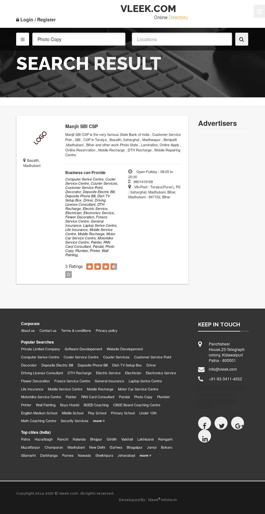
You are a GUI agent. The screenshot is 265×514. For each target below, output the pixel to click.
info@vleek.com (223, 369)
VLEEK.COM (148, 8)
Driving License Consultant (42, 372)
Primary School (123, 412)
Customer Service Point (152, 357)
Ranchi (62, 439)
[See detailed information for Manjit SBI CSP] (39, 138)
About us (28, 330)
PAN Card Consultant (97, 396)
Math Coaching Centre (38, 420)
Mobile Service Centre (65, 389)
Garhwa (116, 447)
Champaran (54, 447)
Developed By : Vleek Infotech (148, 500)
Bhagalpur (135, 447)
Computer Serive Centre (40, 357)
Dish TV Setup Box (127, 365)
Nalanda (79, 439)
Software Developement (83, 348)
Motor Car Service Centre (138, 389)
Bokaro (166, 447)
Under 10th (148, 412)
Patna (25, 439)
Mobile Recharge (100, 389)
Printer (26, 404)
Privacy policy (107, 330)
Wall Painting (46, 404)
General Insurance (109, 380)
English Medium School (39, 412)
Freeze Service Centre (72, 380)
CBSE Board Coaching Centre (136, 404)
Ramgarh (165, 439)
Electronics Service (161, 372)
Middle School (72, 412)
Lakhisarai (145, 439)
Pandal (124, 396)
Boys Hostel (69, 404)
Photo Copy (143, 396)
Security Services (75, 420)
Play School (97, 412)
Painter (71, 396)
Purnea (67, 455)
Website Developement (125, 348)
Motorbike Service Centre (41, 396)
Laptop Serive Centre (145, 380)
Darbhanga (49, 455)
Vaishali (127, 439)
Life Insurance (32, 389)
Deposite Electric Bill (57, 365)
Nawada (84, 455)
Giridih (112, 439)
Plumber (163, 396)
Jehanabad (126, 455)
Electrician (133, 372)
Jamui (151, 447)
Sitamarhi (28, 455)
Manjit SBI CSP (81, 126)
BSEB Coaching (96, 404)
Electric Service (108, 372)
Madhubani (76, 447)
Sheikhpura (104, 455)
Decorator (29, 365)
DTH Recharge (79, 372)
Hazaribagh (44, 439)
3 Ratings (74, 266)
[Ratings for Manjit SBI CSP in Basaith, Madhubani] (89, 266)
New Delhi (97, 447)
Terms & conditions (76, 330)
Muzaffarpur (30, 447)
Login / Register (37, 19)
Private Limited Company (40, 348)
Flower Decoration (35, 380)
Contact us (48, 330)
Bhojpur (96, 439)
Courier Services (116, 357)
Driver (151, 365)
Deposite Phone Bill (93, 365)
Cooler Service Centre (81, 357)
